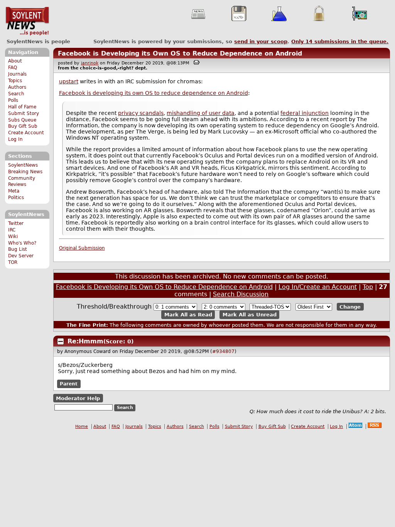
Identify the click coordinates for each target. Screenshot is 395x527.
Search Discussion (240, 294)
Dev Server (21, 255)
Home (81, 426)
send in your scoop (260, 41)
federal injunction (304, 113)
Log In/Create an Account (318, 287)
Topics (15, 80)
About (15, 61)
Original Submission (82, 248)
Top (368, 287)
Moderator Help (78, 398)
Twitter (16, 223)
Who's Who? (22, 243)
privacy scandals (141, 113)
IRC (11, 230)
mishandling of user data (201, 113)
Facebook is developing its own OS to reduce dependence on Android (153, 93)
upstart (68, 81)
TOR (12, 262)
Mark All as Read (188, 315)
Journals (17, 74)
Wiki (13, 236)
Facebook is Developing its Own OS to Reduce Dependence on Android (180, 53)
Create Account (26, 132)
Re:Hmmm (85, 341)
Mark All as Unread (250, 315)
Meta (13, 191)
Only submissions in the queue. (339, 41)
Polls (13, 100)
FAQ (12, 67)
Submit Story (23, 113)
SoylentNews (27, 21)
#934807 (223, 351)
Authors (17, 87)
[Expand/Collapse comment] (60, 341)
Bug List (17, 249)
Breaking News (25, 171)
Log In (15, 139)
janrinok (89, 63)
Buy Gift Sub (22, 126)
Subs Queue (22, 120)
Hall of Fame (22, 107)
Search (16, 93)
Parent (69, 384)
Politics (16, 197)
